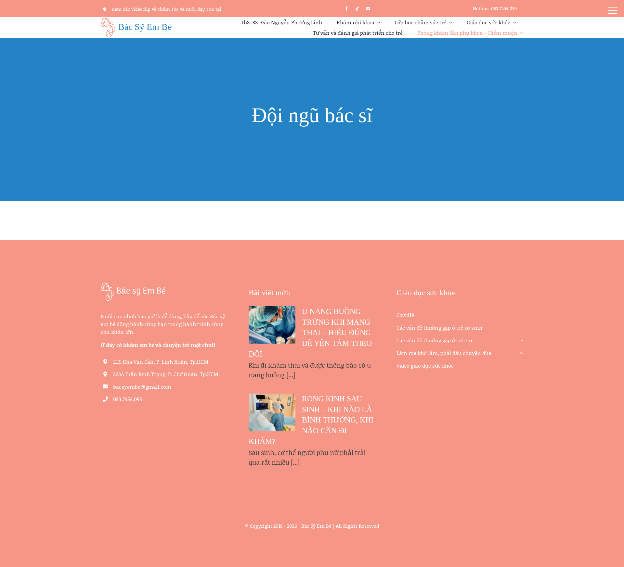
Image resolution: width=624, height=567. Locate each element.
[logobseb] (133, 285)
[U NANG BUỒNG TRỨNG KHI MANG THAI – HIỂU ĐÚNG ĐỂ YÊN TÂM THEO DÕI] (272, 325)
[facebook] (346, 8)
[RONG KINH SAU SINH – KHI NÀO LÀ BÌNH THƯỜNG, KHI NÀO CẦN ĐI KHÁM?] (272, 412)
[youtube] (368, 8)
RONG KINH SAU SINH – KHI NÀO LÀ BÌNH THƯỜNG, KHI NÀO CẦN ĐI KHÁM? (311, 420)
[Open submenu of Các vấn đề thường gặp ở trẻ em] (520, 338)
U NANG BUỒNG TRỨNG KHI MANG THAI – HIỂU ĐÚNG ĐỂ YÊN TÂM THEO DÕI (310, 332)
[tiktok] (357, 8)
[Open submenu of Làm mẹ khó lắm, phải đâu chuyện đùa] (520, 350)
